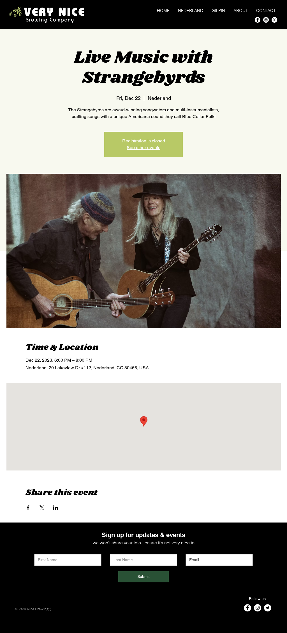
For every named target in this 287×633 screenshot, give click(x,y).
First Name (43, 550)
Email (190, 550)
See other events (143, 147)
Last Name (119, 550)
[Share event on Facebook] (28, 507)
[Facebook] (257, 20)
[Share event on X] (42, 507)
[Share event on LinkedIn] (55, 507)
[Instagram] (266, 20)
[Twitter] (267, 607)
